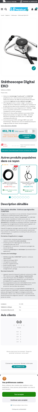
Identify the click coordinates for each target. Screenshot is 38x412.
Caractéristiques (13, 150)
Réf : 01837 (28, 184)
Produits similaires (24, 150)
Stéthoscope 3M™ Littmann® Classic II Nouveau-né (28, 182)
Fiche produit (4, 145)
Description (5, 150)
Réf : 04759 (9, 184)
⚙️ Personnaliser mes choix (19, 405)
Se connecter (19, 366)
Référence (4, 90)
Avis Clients (32, 150)
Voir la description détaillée (9, 126)
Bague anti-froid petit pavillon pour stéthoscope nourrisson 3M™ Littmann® (10, 183)
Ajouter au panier (27, 136)
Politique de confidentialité (19, 409)
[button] (10, 197)
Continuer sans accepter (19, 400)
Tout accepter (19, 394)
